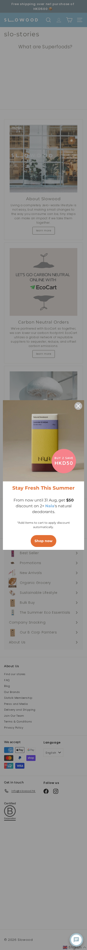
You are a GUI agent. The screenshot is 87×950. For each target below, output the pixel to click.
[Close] (78, 406)
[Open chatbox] (76, 940)
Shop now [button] (43, 541)
